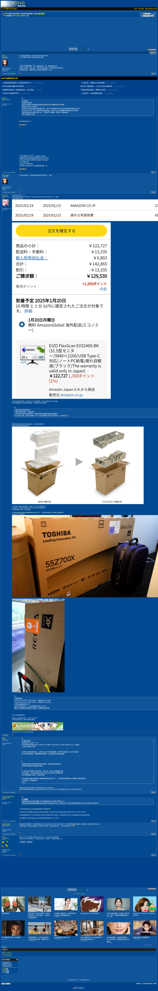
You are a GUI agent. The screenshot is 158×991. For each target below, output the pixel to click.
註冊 (135, 9)
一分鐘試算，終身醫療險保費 (91, 93)
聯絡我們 (138, 983)
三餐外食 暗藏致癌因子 (10, 93)
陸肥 (3, 738)
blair (3, 55)
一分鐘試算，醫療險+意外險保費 (93, 83)
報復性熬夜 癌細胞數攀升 (141, 937)
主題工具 (153, 52)
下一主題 (81, 893)
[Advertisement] (57, 30)
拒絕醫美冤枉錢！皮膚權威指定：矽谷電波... (18, 90)
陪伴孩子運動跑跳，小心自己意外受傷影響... (97, 86)
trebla (4, 837)
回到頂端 (155, 983)
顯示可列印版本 (8, 953)
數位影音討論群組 (27, 13)
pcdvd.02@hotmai (8, 796)
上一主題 (77, 893)
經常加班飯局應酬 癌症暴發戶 (13, 86)
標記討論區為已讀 (151, 9)
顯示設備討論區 (39, 13)
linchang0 (5, 175)
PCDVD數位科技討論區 (9, 9)
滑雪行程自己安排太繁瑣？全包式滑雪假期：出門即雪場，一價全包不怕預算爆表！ (39, 915)
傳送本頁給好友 (8, 955)
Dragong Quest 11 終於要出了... (91, 913)
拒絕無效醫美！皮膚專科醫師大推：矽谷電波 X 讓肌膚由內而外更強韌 (118, 939)
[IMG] (3, 971)
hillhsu (4, 98)
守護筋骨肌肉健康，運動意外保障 (93, 90)
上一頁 (80, 49)
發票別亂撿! (5, 913)
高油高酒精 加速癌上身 (61, 937)
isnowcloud (6, 824)
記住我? (154, 13)
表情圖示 (4, 969)
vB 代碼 (4, 968)
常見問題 (141, 9)
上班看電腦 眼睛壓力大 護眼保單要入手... (17, 83)
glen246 (5, 195)
